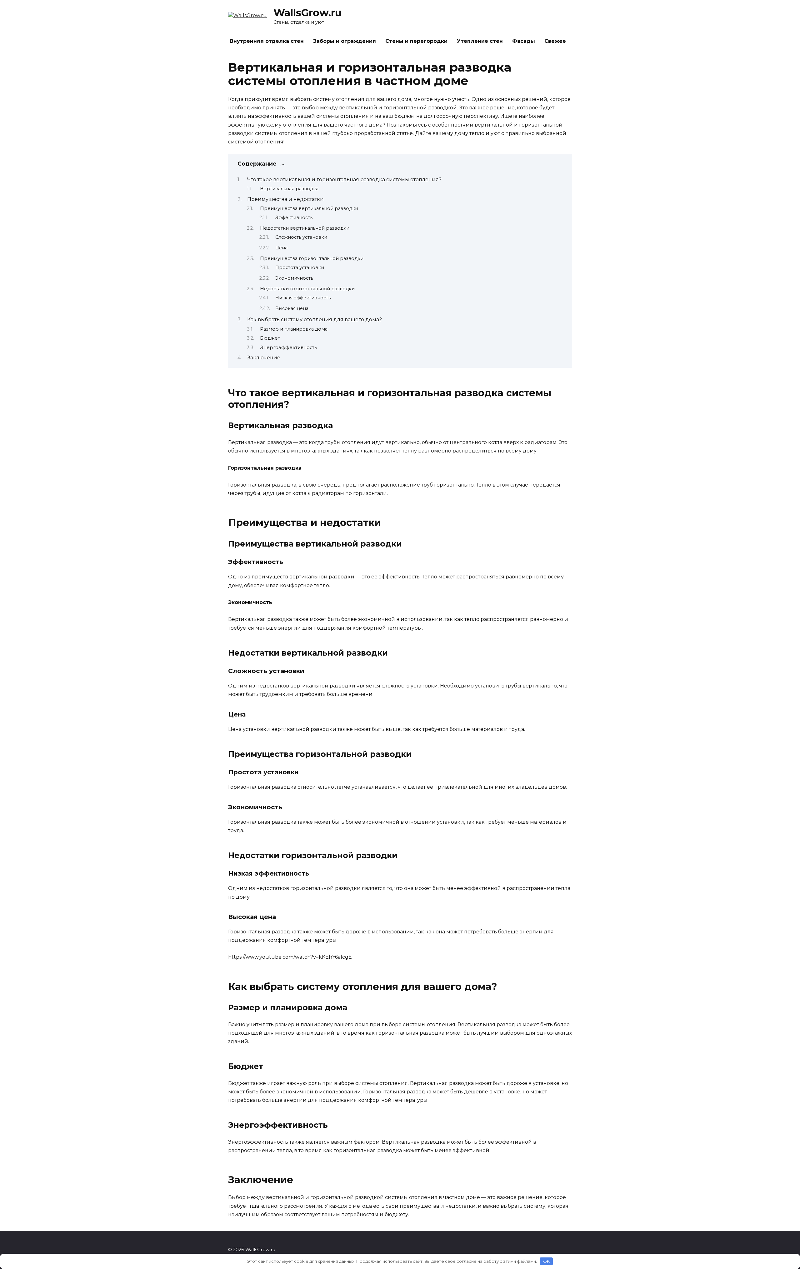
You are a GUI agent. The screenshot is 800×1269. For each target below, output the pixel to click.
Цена (281, 248)
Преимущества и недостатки (285, 199)
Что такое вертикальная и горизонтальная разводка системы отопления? (344, 179)
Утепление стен (480, 41)
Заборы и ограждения (344, 41)
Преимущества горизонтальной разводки (311, 258)
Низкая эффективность (303, 298)
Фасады (523, 41)
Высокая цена (291, 308)
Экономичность (294, 278)
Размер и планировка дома (294, 329)
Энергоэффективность (288, 347)
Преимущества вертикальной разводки (309, 208)
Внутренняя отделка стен (267, 41)
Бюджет (270, 338)
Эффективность (293, 217)
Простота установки (299, 267)
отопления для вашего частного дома (332, 125)
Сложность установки (301, 237)
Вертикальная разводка (289, 189)
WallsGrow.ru (307, 13)
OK (546, 1261)
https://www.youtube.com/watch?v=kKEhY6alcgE (290, 957)
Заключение (263, 358)
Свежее (555, 41)
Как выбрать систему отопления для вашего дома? (314, 319)
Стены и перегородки (416, 41)
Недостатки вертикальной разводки (304, 228)
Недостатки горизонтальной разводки (307, 289)
